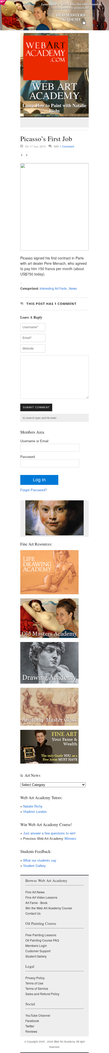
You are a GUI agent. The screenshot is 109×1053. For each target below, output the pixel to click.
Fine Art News (35, 892)
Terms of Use (34, 983)
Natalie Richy (33, 806)
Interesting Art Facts (53, 288)
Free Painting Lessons (40, 935)
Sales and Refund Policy (42, 994)
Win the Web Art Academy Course (48, 908)
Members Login (36, 945)
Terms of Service (36, 988)
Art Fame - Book (36, 902)
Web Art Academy (54, 89)
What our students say (39, 860)
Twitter (29, 1026)
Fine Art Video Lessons (41, 897)
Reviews (31, 1031)
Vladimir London (35, 812)
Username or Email (34, 441)
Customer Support (37, 951)
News (73, 288)
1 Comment (67, 146)
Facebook (32, 1020)
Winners (69, 839)
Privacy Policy (35, 978)
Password (27, 457)
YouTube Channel (37, 1015)
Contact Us (33, 913)
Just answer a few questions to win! (49, 833)
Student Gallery (34, 866)
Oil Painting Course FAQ (42, 940)
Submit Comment (36, 407)
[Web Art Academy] (44, 78)
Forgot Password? (33, 490)
